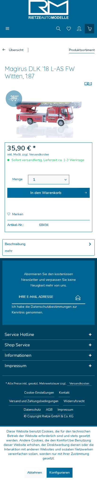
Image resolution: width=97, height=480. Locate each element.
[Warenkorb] (89, 28)
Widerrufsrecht (74, 401)
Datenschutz (32, 410)
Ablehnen (34, 472)
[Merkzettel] (69, 28)
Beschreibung (15, 244)
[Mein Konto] (79, 28)
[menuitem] (7, 28)
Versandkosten (79, 383)
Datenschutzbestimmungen (51, 306)
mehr (8, 251)
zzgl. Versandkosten (35, 154)
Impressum (65, 410)
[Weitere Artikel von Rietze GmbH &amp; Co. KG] (88, 84)
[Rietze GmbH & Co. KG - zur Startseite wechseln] (48, 9)
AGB (49, 410)
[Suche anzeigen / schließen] (58, 28)
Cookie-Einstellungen (39, 393)
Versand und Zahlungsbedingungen (33, 401)
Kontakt (64, 393)
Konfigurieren (59, 472)
